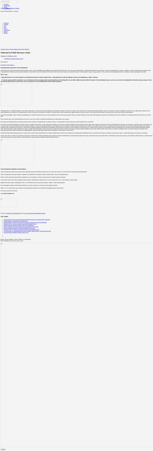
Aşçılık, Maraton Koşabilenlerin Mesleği (35, 213)
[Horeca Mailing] (10, 8)
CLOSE (3, 449)
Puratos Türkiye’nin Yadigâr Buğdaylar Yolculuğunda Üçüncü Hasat (21, 226)
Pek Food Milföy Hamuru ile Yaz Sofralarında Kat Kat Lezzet (19, 228)
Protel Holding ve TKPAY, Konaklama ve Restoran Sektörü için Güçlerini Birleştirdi (25, 222)
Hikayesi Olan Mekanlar (13, 213)
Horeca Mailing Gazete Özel (17, 49)
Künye (2, 239)
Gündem (3, 49)
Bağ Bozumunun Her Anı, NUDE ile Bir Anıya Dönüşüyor (19, 225)
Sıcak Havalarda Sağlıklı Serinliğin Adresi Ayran (16, 232)
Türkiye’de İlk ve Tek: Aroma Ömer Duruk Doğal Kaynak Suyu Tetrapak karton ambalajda (27, 219)
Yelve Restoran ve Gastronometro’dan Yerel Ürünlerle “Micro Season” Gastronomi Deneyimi (27, 231)
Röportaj (27, 49)
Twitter (7, 65)
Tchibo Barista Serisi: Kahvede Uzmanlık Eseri (16, 221)
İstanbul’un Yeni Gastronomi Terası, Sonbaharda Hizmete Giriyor (20, 224)
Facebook (3, 65)
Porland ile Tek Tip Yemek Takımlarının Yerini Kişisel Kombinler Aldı (21, 229)
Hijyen (7, 49)
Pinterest (12, 65)
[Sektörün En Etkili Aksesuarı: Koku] (13, 58)
